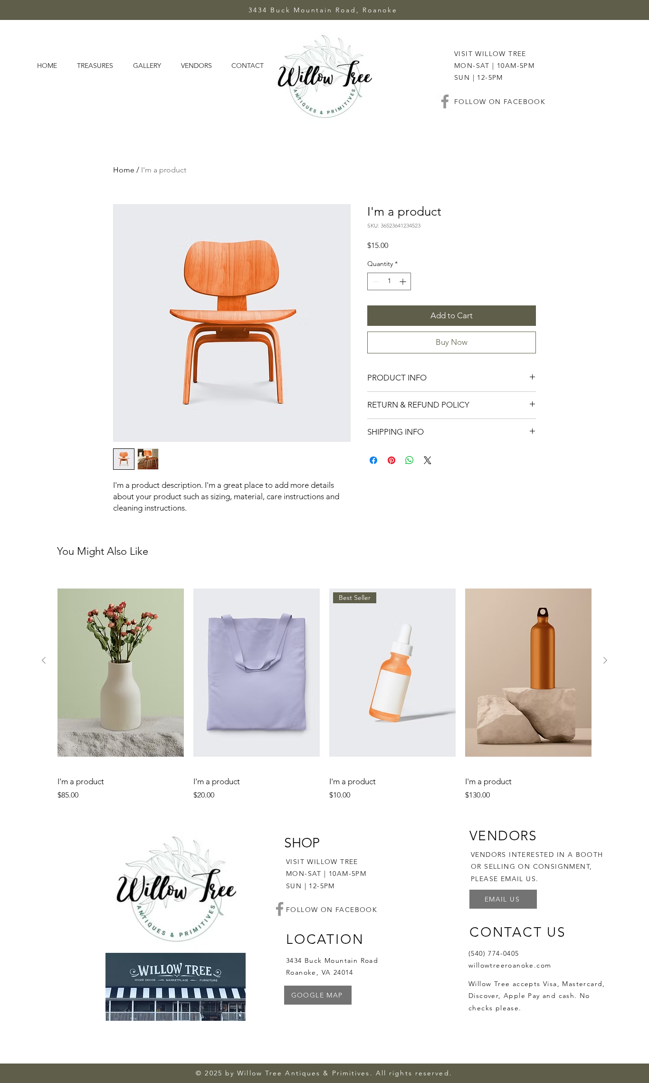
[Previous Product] (43, 660)
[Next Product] (605, 660)
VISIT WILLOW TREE (490, 53)
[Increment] (404, 281)
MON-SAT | (307, 873)
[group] (324, 688)
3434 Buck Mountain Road (332, 960)
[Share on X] (427, 460)
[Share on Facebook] (373, 460)
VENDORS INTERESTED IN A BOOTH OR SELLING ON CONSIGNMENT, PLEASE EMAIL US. (537, 866)
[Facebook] (445, 101)
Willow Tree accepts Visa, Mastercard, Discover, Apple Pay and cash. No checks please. (536, 995)
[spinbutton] (389, 281)
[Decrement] (375, 281)
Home (123, 169)
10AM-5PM (347, 873)
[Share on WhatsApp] (409, 460)
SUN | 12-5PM (310, 886)
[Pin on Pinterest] (391, 460)
